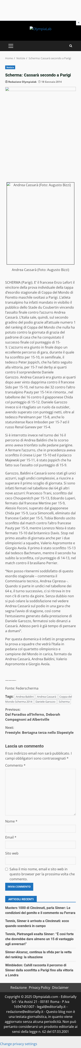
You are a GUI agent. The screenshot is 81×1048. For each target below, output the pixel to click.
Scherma (64, 701)
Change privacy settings (18, 1044)
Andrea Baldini (25, 696)
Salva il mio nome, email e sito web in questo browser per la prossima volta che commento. (42, 874)
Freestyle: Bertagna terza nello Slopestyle (39, 730)
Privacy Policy (39, 987)
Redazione (18, 987)
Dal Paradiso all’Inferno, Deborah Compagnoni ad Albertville (32, 714)
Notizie (10, 67)
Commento (15, 765)
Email (10, 837)
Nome (11, 821)
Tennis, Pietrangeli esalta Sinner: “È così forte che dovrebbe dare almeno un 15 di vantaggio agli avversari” (39, 939)
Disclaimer (60, 987)
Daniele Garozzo (45, 701)
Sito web (11, 853)
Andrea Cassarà (46, 696)
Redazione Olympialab (22, 82)
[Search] (70, 46)
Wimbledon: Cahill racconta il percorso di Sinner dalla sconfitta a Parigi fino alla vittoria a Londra (39, 970)
